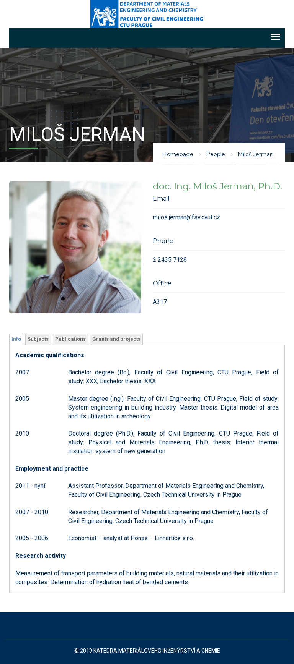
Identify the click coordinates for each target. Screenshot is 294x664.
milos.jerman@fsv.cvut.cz (186, 217)
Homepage (177, 154)
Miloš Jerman (255, 154)
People (215, 154)
